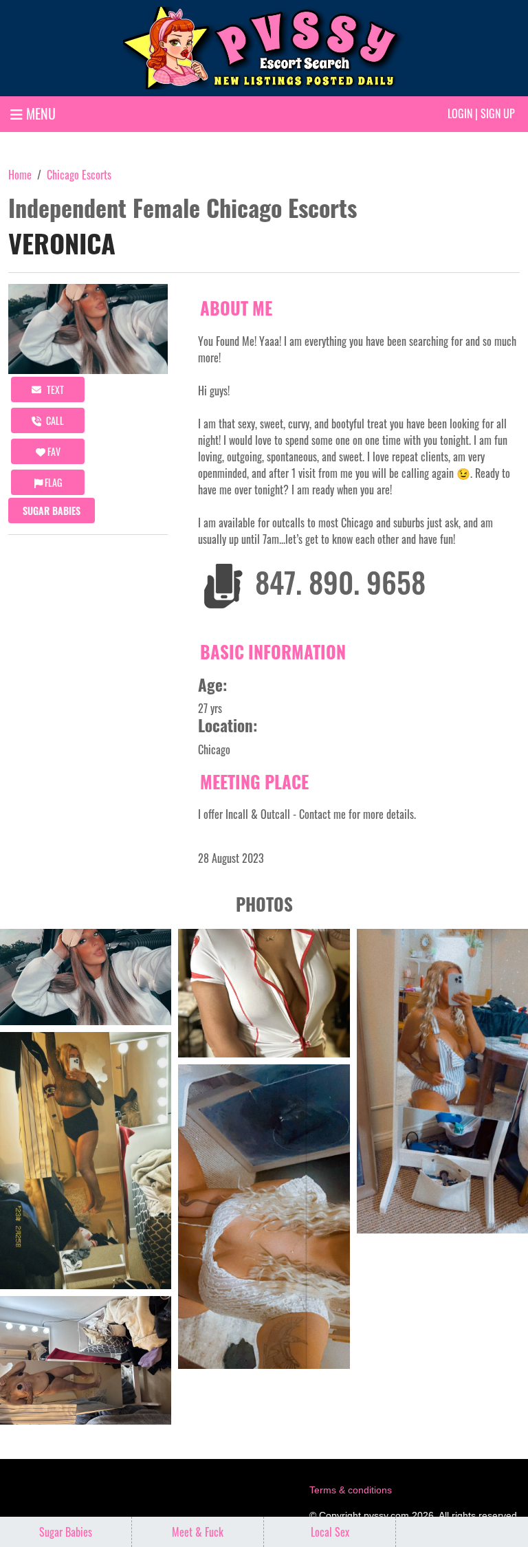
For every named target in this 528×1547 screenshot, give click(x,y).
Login (460, 113)
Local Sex (330, 1532)
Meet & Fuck (197, 1532)
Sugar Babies (51, 510)
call (54, 420)
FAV (52, 451)
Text (54, 389)
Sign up (498, 113)
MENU (39, 113)
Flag (52, 482)
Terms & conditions (350, 1489)
